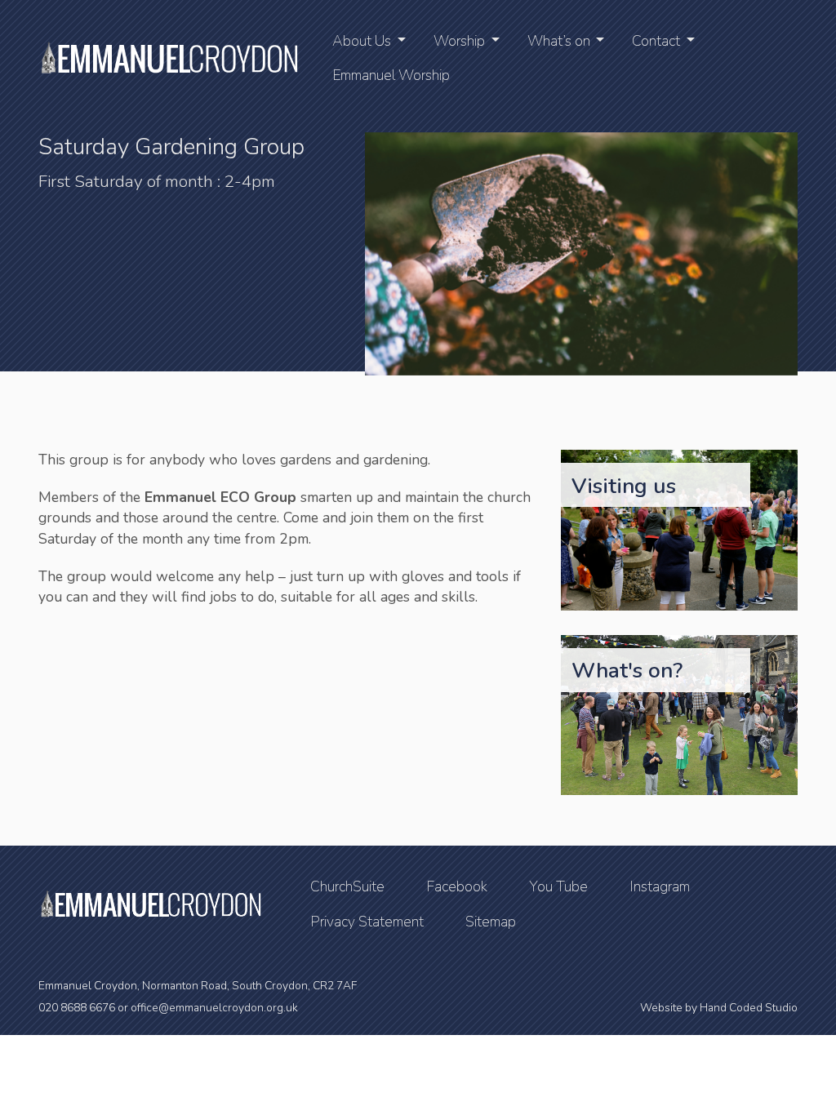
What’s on (558, 41)
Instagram (659, 886)
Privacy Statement (367, 921)
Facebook (456, 886)
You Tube (558, 886)
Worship (459, 41)
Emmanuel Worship (391, 75)
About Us (361, 41)
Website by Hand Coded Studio (719, 1007)
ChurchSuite (347, 886)
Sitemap (490, 921)
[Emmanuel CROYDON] (168, 58)
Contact (656, 41)
